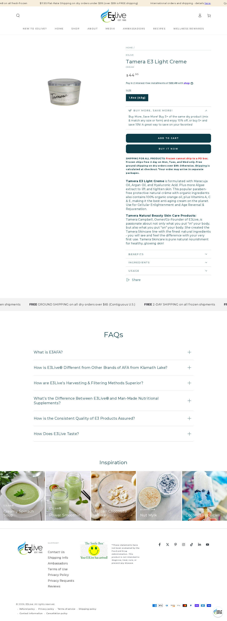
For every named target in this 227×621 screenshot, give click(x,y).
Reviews (54, 586)
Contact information (31, 613)
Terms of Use (58, 569)
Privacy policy (46, 609)
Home (129, 47)
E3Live (130, 55)
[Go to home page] (113, 15)
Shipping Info (58, 557)
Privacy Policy (58, 575)
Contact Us (56, 552)
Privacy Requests (61, 580)
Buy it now (168, 148)
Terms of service (66, 609)
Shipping (201, 165)
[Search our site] (18, 15)
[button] (218, 612)
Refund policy (27, 609)
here (208, 3)
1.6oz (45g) (137, 98)
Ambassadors (58, 563)
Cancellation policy (57, 613)
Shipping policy (87, 609)
